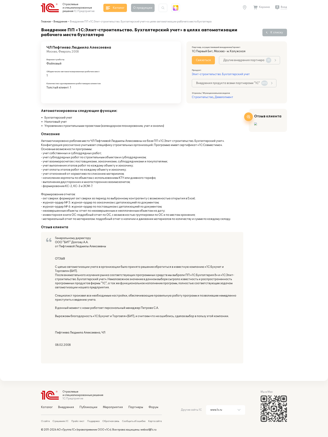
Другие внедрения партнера (246, 60)
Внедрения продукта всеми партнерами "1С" (231, 83)
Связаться (203, 60)
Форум (153, 407)
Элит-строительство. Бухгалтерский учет (221, 74)
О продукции (142, 8)
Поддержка (93, 421)
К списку (276, 32)
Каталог (47, 407)
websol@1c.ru (148, 429)
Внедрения (60, 21)
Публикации (88, 407)
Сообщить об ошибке (133, 421)
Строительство (202, 97)
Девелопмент (224, 97)
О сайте (45, 421)
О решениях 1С (60, 421)
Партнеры (135, 407)
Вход (284, 7)
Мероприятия (113, 407)
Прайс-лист (77, 421)
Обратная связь (110, 421)
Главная (46, 21)
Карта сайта (155, 421)
